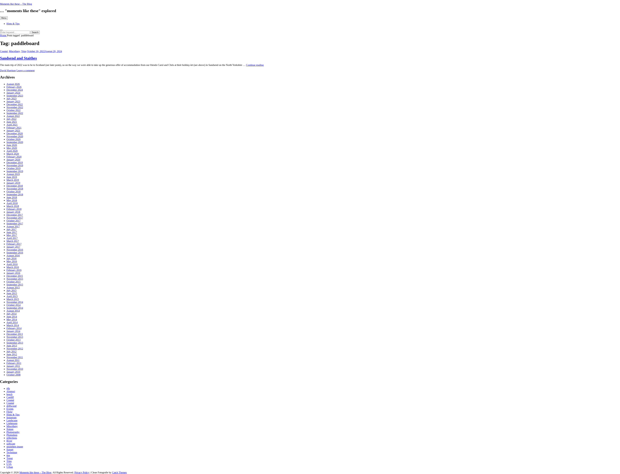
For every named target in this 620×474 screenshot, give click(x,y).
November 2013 (14, 337)
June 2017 (11, 232)
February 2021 (13, 127)
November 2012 (14, 348)
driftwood (11, 406)
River (9, 440)
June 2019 (11, 177)
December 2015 (14, 276)
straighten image (14, 446)
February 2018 (13, 209)
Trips (23, 51)
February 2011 (13, 363)
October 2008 (13, 374)
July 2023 (11, 98)
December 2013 (14, 334)
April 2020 (12, 151)
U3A (9, 464)
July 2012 (11, 351)
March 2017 (12, 241)
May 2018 (11, 200)
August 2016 (13, 255)
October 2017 (13, 220)
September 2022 (14, 113)
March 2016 (12, 267)
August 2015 (13, 287)
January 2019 (13, 183)
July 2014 (11, 313)
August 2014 (13, 310)
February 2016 (13, 270)
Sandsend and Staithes (18, 58)
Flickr (9, 411)
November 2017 (14, 217)
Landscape (11, 420)
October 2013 (13, 340)
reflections (11, 438)
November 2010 (14, 369)
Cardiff (10, 397)
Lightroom (11, 423)
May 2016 (11, 261)
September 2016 (14, 252)
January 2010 (13, 371)
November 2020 (14, 136)
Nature (9, 429)
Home (3, 35)
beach (9, 394)
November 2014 (14, 302)
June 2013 (11, 345)
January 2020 (13, 159)
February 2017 (13, 244)
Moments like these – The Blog (16, 4)
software (10, 443)
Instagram (11, 417)
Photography (13, 432)
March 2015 (12, 299)
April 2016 (12, 264)
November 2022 (14, 107)
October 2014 (13, 305)
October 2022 (13, 110)
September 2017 (14, 223)
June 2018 (11, 197)
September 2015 (14, 284)
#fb (8, 388)
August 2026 (13, 84)
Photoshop (11, 435)
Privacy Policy (81, 472)
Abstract (10, 391)
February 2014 (13, 328)
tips (8, 455)
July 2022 (11, 119)
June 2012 (11, 354)
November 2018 (14, 188)
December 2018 (14, 185)
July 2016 (11, 258)
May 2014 (11, 319)
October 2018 (13, 191)
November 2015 (14, 278)
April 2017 (12, 238)
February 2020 (13, 156)
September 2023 (14, 95)
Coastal (4, 51)
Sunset (9, 449)
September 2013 (14, 342)
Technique (11, 452)
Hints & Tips (13, 23)
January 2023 (13, 101)
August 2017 (13, 226)
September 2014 (14, 308)
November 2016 (14, 249)
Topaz (9, 458)
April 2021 (12, 124)
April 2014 (12, 322)
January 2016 (13, 273)
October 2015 (13, 281)
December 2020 (14, 133)
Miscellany (14, 51)
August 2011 (13, 360)
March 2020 (12, 153)
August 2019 (13, 174)
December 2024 (14, 90)
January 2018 (13, 212)
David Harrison (8, 70)
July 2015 (11, 290)
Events (9, 408)
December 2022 (14, 104)
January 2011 (13, 366)
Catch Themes (119, 472)
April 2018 (12, 203)
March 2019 (12, 180)
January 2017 (13, 246)
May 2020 (11, 148)
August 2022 (13, 116)
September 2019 (14, 171)
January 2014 (13, 331)
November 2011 (14, 357)
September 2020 (14, 142)
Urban (9, 467)
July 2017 (11, 229)
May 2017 (11, 235)
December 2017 (14, 215)
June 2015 (11, 293)
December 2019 (14, 162)
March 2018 (12, 206)
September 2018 (14, 194)
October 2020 (13, 139)
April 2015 (12, 296)
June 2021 (11, 121)
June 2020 (11, 145)
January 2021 (13, 130)
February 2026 (13, 87)
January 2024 (13, 92)
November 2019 (14, 165)
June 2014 (11, 316)
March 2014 (12, 325)
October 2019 (13, 168)
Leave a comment (25, 70)
